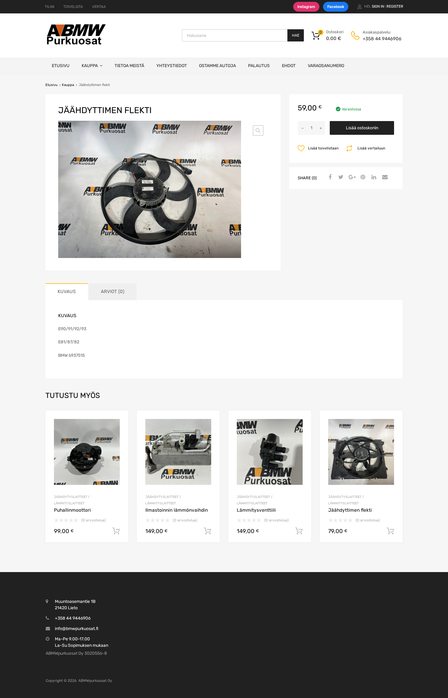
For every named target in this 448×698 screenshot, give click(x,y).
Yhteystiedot (171, 65)
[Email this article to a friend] (384, 177)
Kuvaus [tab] (67, 291)
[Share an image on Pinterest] (362, 177)
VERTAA (99, 7)
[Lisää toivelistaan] (118, 422)
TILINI (49, 7)
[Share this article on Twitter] (340, 177)
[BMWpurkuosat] (76, 44)
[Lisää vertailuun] (118, 432)
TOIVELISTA (73, 7)
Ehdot (289, 65)
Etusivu (60, 65)
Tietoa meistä (129, 65)
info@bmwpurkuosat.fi (76, 628)
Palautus (259, 65)
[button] (258, 130)
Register (394, 6)
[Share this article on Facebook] (329, 177)
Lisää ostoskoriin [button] (116, 531)
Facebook (335, 7)
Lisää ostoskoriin (362, 128)
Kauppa (90, 65)
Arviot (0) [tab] (112, 291)
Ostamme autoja (217, 65)
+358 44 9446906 (378, 38)
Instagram (306, 7)
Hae (295, 35)
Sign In (378, 6)
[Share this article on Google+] (351, 177)
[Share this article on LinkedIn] (373, 177)
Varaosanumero (326, 65)
